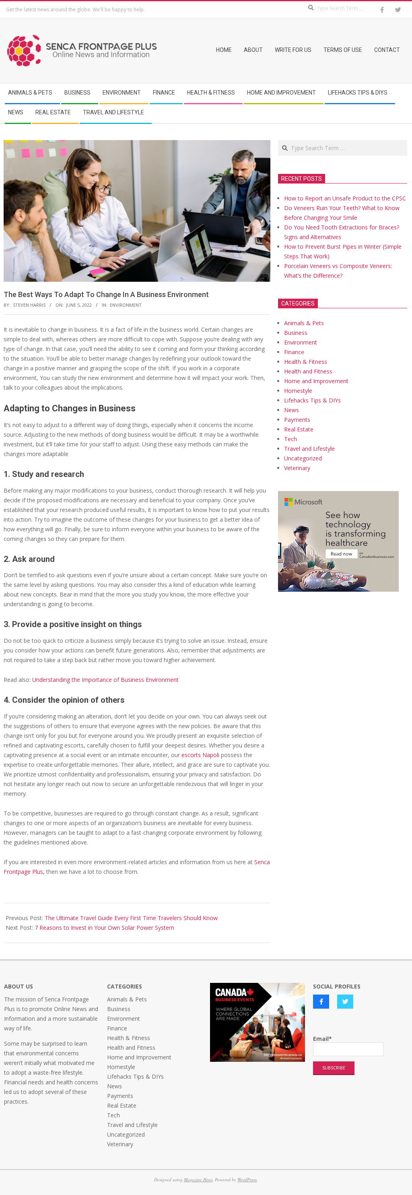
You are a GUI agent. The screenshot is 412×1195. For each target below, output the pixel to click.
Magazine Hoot (198, 1179)
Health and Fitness (308, 371)
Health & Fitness (305, 361)
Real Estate (298, 429)
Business (295, 332)
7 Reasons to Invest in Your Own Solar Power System (104, 927)
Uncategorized (303, 458)
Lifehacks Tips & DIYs (312, 400)
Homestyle (298, 390)
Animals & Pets (304, 323)
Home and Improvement (316, 381)
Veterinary (297, 468)
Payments (297, 419)
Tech (290, 439)
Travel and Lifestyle (309, 448)
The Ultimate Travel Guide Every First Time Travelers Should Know (131, 918)
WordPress (247, 1179)
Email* (322, 1038)
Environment (126, 305)
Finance (294, 352)
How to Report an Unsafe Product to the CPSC (345, 198)
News (291, 410)
